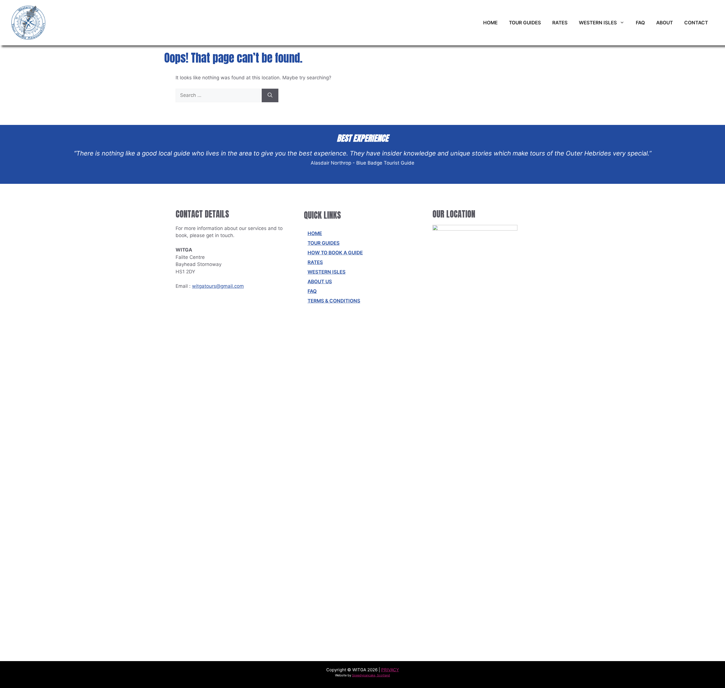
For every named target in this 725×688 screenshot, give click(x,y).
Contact (696, 22)
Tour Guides (525, 22)
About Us (320, 281)
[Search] (270, 95)
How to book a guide (335, 252)
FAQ (640, 22)
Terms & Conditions (334, 301)
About (664, 22)
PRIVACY (390, 669)
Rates (560, 22)
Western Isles (598, 22)
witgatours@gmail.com (218, 286)
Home (490, 22)
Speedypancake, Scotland (371, 675)
